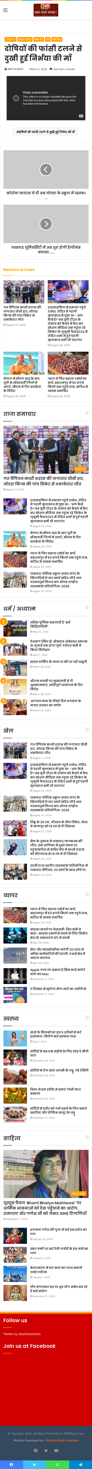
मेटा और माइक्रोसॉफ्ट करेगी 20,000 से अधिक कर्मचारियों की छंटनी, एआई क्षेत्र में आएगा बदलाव (57, 953)
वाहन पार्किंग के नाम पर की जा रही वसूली (58, 662)
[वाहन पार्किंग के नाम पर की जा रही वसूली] (15, 668)
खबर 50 (39, 39)
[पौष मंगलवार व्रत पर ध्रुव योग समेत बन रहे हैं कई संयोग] (15, 1293)
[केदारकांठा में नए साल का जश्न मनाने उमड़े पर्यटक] (15, 1274)
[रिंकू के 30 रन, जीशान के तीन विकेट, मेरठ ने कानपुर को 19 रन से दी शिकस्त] (15, 828)
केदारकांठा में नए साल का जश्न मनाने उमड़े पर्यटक (56, 1270)
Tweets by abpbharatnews (22, 1334)
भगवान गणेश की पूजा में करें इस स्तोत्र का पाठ (58, 1232)
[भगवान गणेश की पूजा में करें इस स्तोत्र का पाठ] (15, 1236)
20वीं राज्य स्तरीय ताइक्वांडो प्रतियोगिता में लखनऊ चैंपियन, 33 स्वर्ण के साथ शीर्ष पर (59, 867)
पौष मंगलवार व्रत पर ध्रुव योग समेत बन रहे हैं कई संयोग (59, 1289)
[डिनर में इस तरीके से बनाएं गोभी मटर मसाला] (15, 1096)
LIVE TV (10, 39)
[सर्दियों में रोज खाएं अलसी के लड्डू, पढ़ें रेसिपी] (15, 1077)
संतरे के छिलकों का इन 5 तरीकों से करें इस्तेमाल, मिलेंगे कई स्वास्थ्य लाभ (55, 1034)
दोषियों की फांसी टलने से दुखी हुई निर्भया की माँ (47, 132)
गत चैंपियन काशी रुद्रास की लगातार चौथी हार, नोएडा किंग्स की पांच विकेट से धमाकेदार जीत (22, 313)
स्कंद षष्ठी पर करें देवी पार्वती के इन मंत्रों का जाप (59, 1251)
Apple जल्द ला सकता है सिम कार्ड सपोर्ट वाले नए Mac (57, 972)
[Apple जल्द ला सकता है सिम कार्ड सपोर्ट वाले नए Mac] (15, 976)
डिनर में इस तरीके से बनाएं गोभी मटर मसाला (55, 1091)
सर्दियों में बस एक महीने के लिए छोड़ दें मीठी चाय (59, 1053)
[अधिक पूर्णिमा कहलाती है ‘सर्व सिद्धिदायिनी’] (15, 629)
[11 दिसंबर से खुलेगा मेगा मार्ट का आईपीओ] (15, 995)
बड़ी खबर (57, 39)
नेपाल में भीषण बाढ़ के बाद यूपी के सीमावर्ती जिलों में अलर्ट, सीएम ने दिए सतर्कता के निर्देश (22, 385)
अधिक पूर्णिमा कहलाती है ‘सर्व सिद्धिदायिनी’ (50, 624)
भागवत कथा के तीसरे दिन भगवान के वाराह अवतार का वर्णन (55, 703)
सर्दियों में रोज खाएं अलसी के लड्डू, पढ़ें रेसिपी (59, 1070)
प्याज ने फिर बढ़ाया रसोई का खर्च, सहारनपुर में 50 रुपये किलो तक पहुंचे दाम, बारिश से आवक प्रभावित (68, 385)
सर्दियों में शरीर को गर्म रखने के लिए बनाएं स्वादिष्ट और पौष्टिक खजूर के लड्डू (58, 1110)
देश (47, 39)
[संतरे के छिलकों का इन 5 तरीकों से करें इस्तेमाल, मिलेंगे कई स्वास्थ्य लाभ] (15, 1038)
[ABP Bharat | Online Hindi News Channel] (46, 10)
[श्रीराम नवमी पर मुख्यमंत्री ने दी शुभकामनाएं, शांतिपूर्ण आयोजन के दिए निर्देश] (15, 687)
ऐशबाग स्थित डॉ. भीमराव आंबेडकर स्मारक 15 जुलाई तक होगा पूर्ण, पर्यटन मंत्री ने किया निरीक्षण (59, 645)
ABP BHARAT (16, 69)
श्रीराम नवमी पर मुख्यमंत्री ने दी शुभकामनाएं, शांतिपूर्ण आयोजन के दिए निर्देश (56, 685)
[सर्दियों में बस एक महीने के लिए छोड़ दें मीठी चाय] (15, 1057)
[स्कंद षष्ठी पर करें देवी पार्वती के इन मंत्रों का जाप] (15, 1255)
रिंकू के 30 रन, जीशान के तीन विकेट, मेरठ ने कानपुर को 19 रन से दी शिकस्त (59, 824)
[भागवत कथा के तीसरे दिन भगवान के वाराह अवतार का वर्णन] (15, 707)
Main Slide (25, 39)
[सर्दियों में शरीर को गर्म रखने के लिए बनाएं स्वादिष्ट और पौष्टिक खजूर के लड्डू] (15, 1115)
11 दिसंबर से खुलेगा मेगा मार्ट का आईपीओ (58, 989)
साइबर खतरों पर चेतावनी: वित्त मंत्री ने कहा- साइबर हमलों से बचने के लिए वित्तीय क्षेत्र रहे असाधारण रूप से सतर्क (59, 933)
